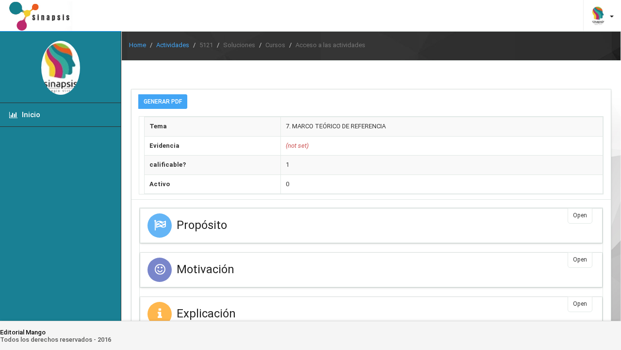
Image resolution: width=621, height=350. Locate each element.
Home (137, 45)
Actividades (172, 45)
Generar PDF (163, 101)
